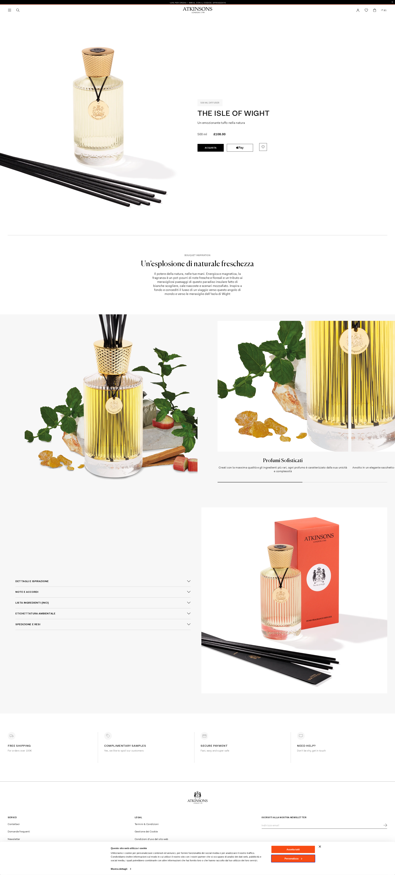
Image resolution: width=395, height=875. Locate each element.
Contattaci (14, 824)
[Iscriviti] (385, 825)
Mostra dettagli (119, 869)
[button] (9, 10)
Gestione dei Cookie (146, 831)
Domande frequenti (19, 831)
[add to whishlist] (263, 147)
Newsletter (14, 839)
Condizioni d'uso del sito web (151, 839)
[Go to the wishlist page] (366, 10)
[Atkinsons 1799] (197, 10)
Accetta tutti (293, 849)
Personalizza (291, 858)
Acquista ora (240, 148)
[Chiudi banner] (320, 847)
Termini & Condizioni (147, 824)
